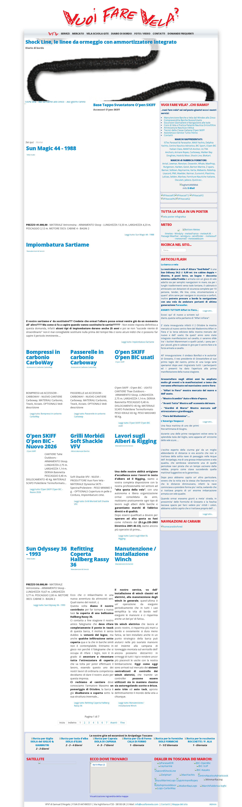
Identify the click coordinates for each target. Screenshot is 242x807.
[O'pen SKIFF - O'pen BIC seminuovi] (125, 120)
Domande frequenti (181, 33)
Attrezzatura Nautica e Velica (179, 127)
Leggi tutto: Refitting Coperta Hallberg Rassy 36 (91, 704)
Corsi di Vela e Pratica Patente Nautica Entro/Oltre (190, 125)
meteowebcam (196, 238)
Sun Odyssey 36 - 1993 (46, 551)
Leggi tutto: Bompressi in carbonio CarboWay (46, 415)
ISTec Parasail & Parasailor (177, 142)
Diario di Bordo (121, 33)
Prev (27, 69)
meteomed (181, 238)
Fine (122, 722)
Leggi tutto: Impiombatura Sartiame (137, 342)
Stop (126, 142)
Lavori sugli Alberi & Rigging (135, 438)
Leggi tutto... (208, 311)
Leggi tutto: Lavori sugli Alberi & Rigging (133, 537)
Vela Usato (31, 155)
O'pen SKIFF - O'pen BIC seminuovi (123, 104)
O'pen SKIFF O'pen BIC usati (134, 354)
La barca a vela (169, 264)
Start (124, 142)
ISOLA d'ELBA (74, 741)
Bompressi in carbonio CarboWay (43, 357)
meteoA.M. (205, 233)
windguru (185, 236)
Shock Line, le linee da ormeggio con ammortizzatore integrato (101, 42)
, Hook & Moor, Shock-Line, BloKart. (193, 155)
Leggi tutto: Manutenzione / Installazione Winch (131, 704)
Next (215, 69)
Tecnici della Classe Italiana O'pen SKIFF (184, 130)
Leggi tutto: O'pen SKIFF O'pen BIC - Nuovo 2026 (46, 491)
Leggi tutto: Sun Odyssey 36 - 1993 (49, 605)
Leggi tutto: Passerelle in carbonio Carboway (89, 415)
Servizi (65, 33)
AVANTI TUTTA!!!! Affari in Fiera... (180, 309)
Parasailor (181, 305)
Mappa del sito (180, 804)
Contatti (159, 33)
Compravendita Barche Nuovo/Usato (183, 120)
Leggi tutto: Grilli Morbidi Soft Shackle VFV (91, 503)
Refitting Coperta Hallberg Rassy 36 (89, 556)
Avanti (113, 722)
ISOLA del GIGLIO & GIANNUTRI (42, 743)
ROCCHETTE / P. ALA (200, 741)
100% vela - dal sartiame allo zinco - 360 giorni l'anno (55, 101)
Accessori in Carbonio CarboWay (39, 367)
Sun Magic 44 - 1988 (51, 148)
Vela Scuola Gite (97, 33)
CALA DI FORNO (136, 741)
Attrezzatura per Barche (80, 451)
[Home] (121, 16)
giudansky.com (212, 100)
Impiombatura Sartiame (57, 244)
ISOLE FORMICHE (168, 741)
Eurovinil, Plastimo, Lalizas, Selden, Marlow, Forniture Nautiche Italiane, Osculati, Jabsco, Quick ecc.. (188, 176)
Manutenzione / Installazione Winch (135, 554)
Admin (212, 804)
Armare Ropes (182, 152)
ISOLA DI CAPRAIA (105, 741)
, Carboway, (195, 152)
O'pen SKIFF (119, 362)
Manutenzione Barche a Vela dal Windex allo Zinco (189, 117)
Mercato (78, 33)
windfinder (197, 236)
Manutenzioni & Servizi (35, 251)
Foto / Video (142, 33)
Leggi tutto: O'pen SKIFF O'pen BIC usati (134, 424)
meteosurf (211, 236)
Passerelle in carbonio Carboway (87, 357)
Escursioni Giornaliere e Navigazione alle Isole (187, 122)
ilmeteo (169, 233)
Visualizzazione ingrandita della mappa (109, 796)
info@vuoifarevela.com (146, 804)
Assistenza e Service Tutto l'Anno (181, 132)
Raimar (190, 173)
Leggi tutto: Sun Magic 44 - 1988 (139, 234)
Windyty (179, 233)
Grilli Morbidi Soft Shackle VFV (87, 441)
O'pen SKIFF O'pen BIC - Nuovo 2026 (41, 441)
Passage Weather (170, 236)
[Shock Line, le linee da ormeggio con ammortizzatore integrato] (121, 69)
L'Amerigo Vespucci (172, 420)
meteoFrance (192, 233)
